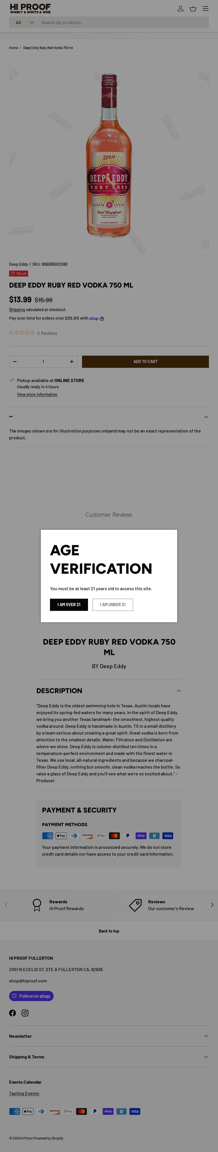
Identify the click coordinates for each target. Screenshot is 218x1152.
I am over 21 (69, 604)
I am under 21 (112, 604)
